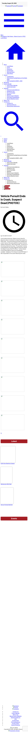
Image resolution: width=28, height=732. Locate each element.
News (5, 64)
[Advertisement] (14, 536)
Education (9, 69)
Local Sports (10, 76)
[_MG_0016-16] (12, 410)
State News (10, 73)
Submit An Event (11, 87)
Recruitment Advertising (13, 106)
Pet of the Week (11, 92)
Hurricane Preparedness (13, 97)
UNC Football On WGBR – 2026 (14, 81)
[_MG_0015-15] (12, 429)
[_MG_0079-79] (12, 334)
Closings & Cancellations (13, 89)
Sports (5, 75)
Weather (9, 94)
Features (6, 88)
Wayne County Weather (13, 95)
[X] (6, 187)
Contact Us (7, 101)
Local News (10, 66)
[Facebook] (7, 186)
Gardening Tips (11, 91)
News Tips (6, 100)
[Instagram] (7, 189)
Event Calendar (8, 84)
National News (11, 72)
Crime (8, 67)
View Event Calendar (12, 85)
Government (10, 70)
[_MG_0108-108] (12, 276)
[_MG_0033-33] (12, 372)
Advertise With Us (11, 104)
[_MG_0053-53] (12, 353)
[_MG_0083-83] (12, 314)
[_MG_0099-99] (12, 295)
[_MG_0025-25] (12, 391)
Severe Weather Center (13, 98)
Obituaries (6, 82)
